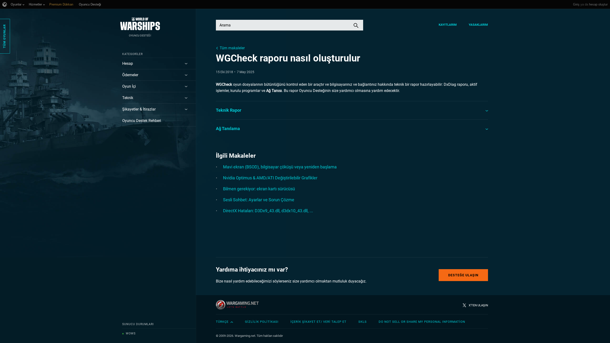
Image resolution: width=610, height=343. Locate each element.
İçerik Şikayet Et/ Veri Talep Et (318, 321)
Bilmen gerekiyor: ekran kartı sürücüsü (259, 188)
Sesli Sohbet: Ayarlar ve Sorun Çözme (258, 199)
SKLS (362, 321)
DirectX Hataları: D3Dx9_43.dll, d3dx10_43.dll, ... (268, 210)
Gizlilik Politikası (262, 321)
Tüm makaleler (232, 48)
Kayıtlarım (448, 24)
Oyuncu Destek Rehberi (141, 120)
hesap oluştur (598, 4)
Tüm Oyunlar (4, 36)
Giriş (576, 4)
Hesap (127, 63)
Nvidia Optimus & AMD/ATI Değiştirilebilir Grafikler (270, 177)
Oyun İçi (129, 86)
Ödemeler (130, 75)
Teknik (127, 98)
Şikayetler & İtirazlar (139, 109)
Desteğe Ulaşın (463, 275)
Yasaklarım (478, 24)
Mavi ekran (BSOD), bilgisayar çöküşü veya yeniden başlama (280, 166)
